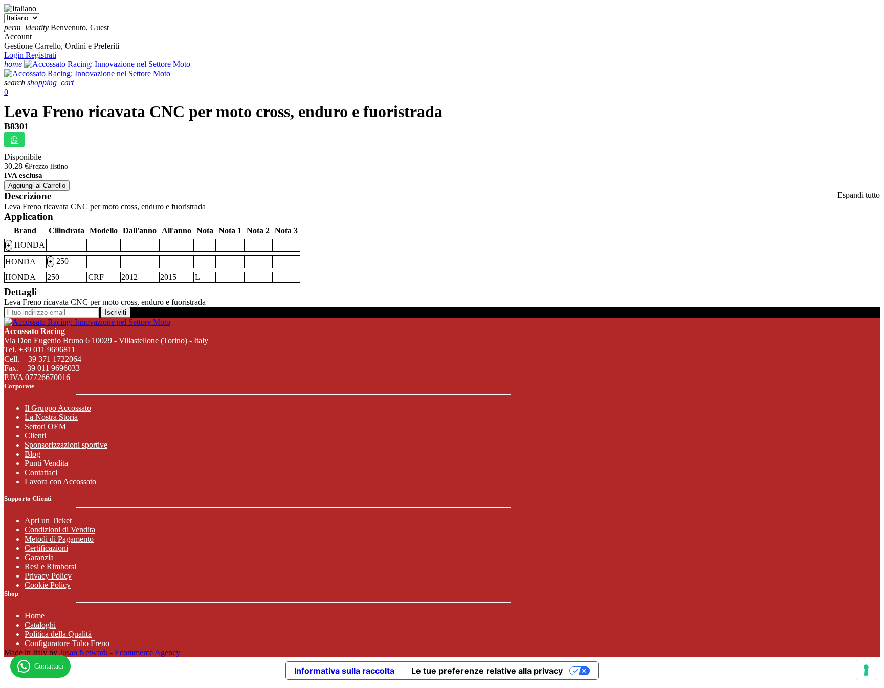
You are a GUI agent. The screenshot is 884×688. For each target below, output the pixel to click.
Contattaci (41, 472)
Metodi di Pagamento (59, 539)
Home (35, 615)
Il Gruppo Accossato (58, 408)
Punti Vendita (46, 463)
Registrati (41, 55)
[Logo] (107, 64)
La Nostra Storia (51, 417)
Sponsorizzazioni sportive (66, 444)
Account (18, 36)
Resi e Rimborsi (50, 566)
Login (15, 55)
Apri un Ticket (48, 520)
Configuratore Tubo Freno (67, 643)
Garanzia (39, 557)
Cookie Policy (48, 585)
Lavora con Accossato (60, 481)
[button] (15, 82)
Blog (32, 454)
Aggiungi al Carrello (36, 185)
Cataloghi (40, 624)
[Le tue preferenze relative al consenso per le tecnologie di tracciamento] (866, 670)
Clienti (35, 435)
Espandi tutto (858, 195)
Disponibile (22, 156)
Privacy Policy (48, 575)
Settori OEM (45, 426)
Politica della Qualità (58, 634)
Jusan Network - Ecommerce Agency (119, 652)
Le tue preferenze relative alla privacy (487, 670)
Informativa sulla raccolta (344, 670)
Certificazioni (46, 548)
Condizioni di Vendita (60, 529)
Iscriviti (115, 312)
